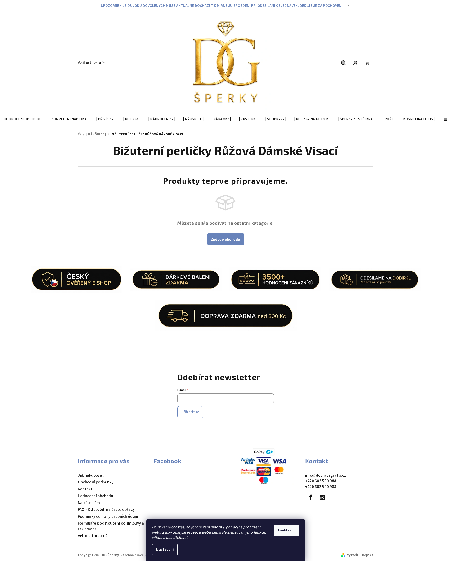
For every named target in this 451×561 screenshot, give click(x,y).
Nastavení (165, 549)
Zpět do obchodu (225, 239)
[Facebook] (310, 497)
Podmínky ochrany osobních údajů (108, 516)
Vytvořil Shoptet (360, 555)
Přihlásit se (190, 412)
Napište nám (89, 503)
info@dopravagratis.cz (325, 475)
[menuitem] (22, 119)
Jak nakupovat (91, 475)
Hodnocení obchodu (95, 496)
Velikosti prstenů (93, 536)
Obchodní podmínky (96, 482)
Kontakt (85, 489)
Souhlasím (286, 530)
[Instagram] (322, 497)
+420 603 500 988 (320, 481)
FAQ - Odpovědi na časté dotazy (106, 510)
